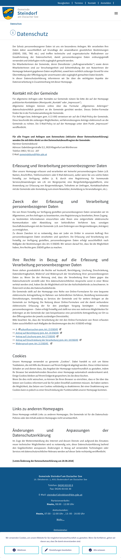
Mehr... (60, 519)
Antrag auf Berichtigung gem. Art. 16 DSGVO (37, 332)
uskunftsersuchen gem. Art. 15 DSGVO (39, 329)
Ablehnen (21, 550)
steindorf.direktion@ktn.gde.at (64, 494)
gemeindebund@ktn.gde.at (33, 154)
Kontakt (92, 2)
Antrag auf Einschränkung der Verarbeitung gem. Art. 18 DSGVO (47, 339)
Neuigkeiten (64, 2)
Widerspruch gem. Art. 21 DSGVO (32, 343)
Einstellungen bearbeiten (60, 550)
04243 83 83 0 (65, 485)
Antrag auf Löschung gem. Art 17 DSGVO (35, 336)
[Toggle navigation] (116, 13)
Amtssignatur (60, 529)
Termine (79, 2)
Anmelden (106, 2)
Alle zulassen (99, 550)
